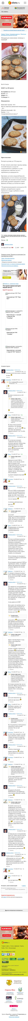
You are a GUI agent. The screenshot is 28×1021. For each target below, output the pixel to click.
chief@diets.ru (12, 969)
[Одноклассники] (11, 954)
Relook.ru (14, 1008)
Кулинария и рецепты (15, 34)
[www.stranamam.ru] (10, 991)
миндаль (18, 235)
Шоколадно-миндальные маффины (9, 265)
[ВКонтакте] (8, 954)
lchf (21, 236)
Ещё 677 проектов (8, 290)
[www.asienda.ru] (19, 999)
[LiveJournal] (5, 954)
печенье (5, 235)
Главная (3, 34)
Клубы (3, 948)
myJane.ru (8, 1000)
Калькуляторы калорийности (21, 8)
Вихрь (9, 415)
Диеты (8, 946)
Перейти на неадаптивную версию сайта (14, 30)
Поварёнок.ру (20, 992)
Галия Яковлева (5, 969)
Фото (6, 948)
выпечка (7, 236)
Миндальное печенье (6, 260)
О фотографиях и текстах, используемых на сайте (13, 974)
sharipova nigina (9, 244)
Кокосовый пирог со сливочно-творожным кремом (13, 264)
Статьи (12, 946)
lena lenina (8, 379)
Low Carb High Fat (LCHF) (15, 236)
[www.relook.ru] (14, 1007)
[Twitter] (3, 954)
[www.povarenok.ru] (20, 991)
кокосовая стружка (12, 235)
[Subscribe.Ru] (13, 954)
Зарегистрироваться (7, 895)
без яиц (24, 236)
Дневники (17, 946)
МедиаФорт (4, 966)
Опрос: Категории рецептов (7, 258)
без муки (3, 237)
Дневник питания (6, 8)
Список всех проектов (14, 1017)
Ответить (8, 377)
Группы (7, 34)
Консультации (12, 948)
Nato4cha (10, 508)
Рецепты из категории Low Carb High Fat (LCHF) (13, 35)
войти (4, 897)
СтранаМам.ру (10, 992)
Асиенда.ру (19, 1000)
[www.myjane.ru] (9, 999)
